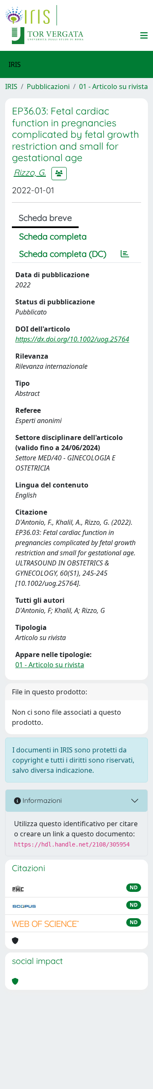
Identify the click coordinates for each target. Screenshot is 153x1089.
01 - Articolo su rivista (113, 86)
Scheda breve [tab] (45, 217)
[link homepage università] (47, 35)
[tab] (124, 254)
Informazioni (41, 800)
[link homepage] (31, 15)
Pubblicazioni (48, 86)
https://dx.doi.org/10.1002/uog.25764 (72, 339)
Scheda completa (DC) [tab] (62, 253)
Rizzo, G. (30, 172)
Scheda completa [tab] (53, 236)
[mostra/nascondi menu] (144, 35)
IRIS (11, 86)
